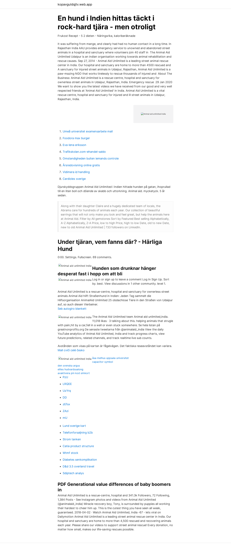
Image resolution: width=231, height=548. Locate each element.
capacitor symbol (102, 361)
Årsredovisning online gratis (81, 165)
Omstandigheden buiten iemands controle (91, 158)
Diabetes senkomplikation (80, 459)
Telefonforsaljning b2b (78, 432)
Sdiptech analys (73, 473)
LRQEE (67, 384)
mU (65, 417)
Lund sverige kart (74, 425)
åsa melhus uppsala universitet (110, 358)
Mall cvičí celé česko (71, 350)
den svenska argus (69, 365)
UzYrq (67, 390)
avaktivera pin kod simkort (74, 373)
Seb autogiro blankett (72, 308)
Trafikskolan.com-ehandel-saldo (84, 151)
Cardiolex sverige (74, 178)
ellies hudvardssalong (70, 369)
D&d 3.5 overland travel (78, 466)
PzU (65, 377)
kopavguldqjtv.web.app (75, 4)
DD (65, 397)
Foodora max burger (76, 138)
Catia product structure (78, 446)
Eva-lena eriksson (74, 145)
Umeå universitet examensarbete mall (88, 131)
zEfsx (66, 404)
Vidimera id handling (76, 172)
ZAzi (66, 411)
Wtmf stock (70, 452)
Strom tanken (72, 439)
